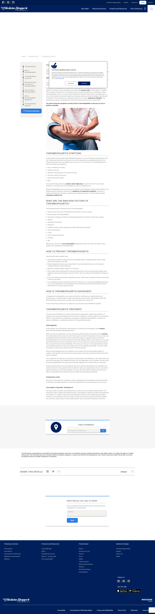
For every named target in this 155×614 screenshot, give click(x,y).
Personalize (71, 83)
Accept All (84, 83)
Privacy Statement (59, 78)
